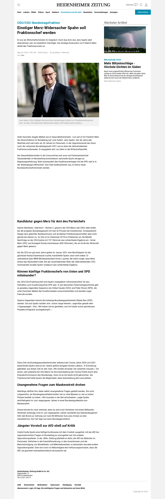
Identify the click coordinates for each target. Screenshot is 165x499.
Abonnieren (143, 12)
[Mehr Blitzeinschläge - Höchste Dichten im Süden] (125, 40)
